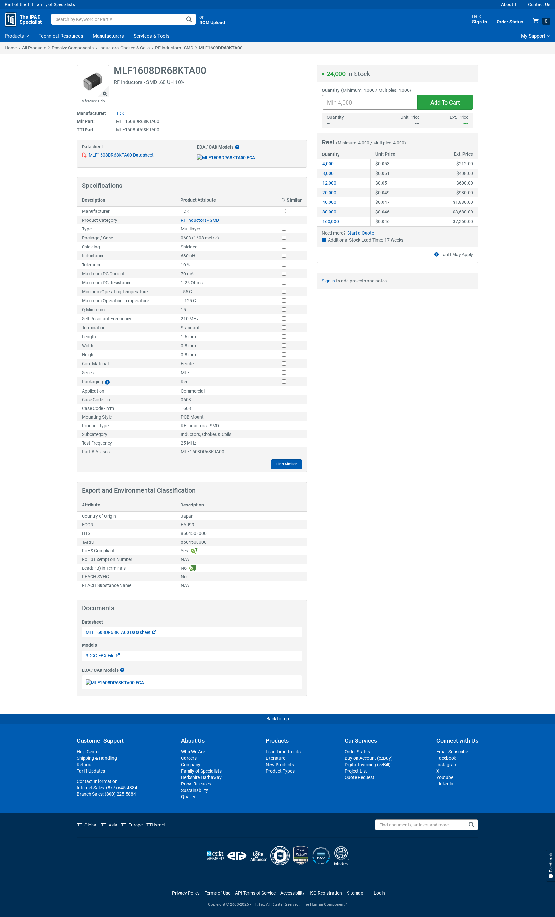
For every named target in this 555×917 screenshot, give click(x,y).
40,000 (329, 202)
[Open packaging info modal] (107, 381)
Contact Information (97, 781)
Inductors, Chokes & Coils (124, 47)
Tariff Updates (91, 771)
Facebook (446, 758)
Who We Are (193, 751)
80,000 (329, 211)
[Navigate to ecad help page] (236, 147)
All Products (34, 47)
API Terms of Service (255, 892)
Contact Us (539, 4)
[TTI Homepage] (23, 19)
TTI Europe (132, 824)
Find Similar (286, 464)
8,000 (328, 173)
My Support (534, 36)
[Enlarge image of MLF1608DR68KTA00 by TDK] (93, 81)
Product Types (280, 771)
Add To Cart (445, 102)
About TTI (511, 4)
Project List (356, 771)
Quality (188, 796)
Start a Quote (360, 233)
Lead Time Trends (283, 751)
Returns (84, 764)
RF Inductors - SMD (174, 47)
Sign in (328, 280)
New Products (280, 764)
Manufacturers (108, 36)
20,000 (329, 192)
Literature (275, 758)
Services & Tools (152, 36)
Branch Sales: (106, 794)
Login (379, 892)
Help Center (88, 751)
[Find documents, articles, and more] (471, 824)
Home (11, 47)
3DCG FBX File (100, 655)
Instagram (446, 764)
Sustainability (194, 790)
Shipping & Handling (97, 758)
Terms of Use (217, 892)
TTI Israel (155, 824)
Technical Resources (61, 36)
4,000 (328, 163)
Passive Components (73, 47)
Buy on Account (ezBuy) (368, 758)
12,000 (329, 183)
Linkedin (444, 783)
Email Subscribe (452, 751)
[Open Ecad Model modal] (226, 157)
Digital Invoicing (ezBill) (368, 764)
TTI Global (87, 824)
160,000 (330, 221)
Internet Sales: (107, 787)
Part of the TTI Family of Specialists (40, 4)
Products (14, 36)
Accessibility (292, 892)
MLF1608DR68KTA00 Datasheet (121, 155)
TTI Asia (109, 824)
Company (190, 764)
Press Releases (196, 783)
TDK (120, 113)
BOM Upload (212, 22)
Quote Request (359, 777)
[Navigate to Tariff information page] (436, 254)
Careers (189, 758)
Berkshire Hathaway (201, 777)
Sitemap (355, 892)
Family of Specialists (201, 771)
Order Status (357, 751)
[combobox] (123, 19)
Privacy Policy (186, 892)
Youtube (444, 777)
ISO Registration (326, 892)
